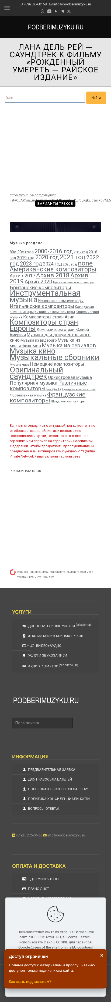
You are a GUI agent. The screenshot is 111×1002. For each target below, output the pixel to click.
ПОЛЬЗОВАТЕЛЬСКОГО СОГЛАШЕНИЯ (58, 789)
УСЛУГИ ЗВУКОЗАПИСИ (47, 655)
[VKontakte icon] (49, 11)
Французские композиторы (47, 397)
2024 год (52, 264)
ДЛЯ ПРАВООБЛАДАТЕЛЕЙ (49, 779)
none (85, 263)
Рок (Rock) (53, 389)
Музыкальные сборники (54, 357)
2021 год (72, 257)
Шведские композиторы (68, 401)
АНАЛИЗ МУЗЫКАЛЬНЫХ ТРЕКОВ (55, 636)
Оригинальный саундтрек (36, 373)
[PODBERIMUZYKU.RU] (55, 27)
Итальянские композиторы (42, 306)
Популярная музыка (33, 383)
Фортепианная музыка (28, 395)
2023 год (31, 263)
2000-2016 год (53, 251)
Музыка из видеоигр (38, 340)
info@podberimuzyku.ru (72, 4)
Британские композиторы (40, 287)
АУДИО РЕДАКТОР (52, 665)
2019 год (25, 257)
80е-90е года (22, 252)
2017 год (81, 252)
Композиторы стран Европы (44, 325)
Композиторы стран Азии (48, 317)
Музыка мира (19, 364)
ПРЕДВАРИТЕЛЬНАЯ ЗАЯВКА (51, 770)
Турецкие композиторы (78, 389)
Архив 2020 (38, 281)
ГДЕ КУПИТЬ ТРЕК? (43, 879)
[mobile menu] (7, 8)
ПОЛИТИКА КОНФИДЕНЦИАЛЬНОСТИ (58, 799)
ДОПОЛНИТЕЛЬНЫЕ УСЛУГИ (59, 625)
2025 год (70, 264)
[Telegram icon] (62, 11)
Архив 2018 (53, 275)
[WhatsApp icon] (42, 11)
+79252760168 (35, 4)
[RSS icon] (69, 11)
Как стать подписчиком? (30, 981)
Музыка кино (32, 351)
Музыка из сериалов (69, 345)
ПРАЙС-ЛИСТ (38, 889)
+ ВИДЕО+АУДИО (44, 646)
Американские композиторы (53, 269)
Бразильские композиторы (73, 282)
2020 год (47, 257)
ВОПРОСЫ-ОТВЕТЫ (43, 808)
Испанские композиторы (61, 301)
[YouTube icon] (56, 11)
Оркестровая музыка (70, 377)
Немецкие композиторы (57, 364)
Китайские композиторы (54, 312)
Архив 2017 (22, 275)
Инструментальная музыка (45, 296)
